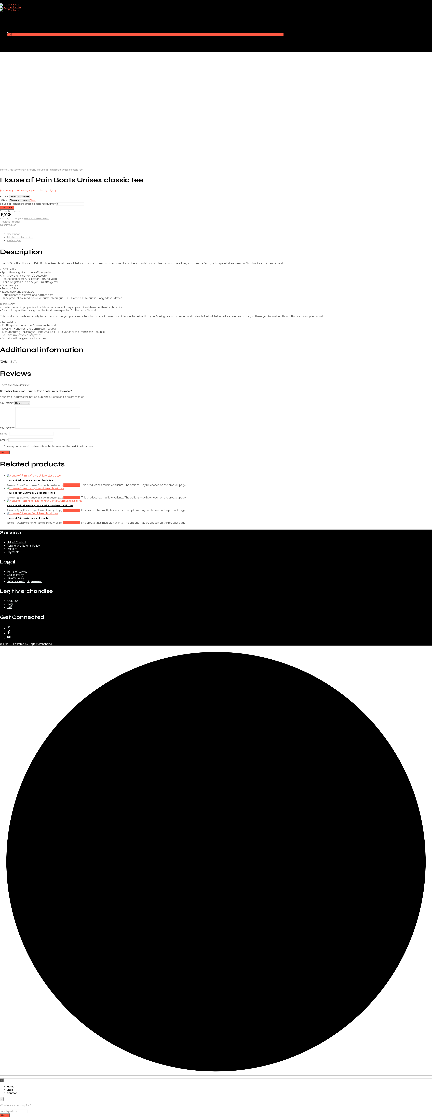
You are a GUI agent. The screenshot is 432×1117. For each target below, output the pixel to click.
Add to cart (7, 207)
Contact (12, 22)
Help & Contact (16, 542)
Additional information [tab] (20, 237)
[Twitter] (5, 215)
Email (4, 439)
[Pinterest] (9, 215)
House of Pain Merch (22, 169)
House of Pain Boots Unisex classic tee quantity (28, 203)
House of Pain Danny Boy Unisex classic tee (31, 493)
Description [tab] (13, 234)
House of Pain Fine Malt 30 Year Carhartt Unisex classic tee (40, 505)
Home (10, 15)
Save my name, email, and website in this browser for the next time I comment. (50, 446)
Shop (10, 19)
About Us (12, 600)
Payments (13, 552)
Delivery (12, 548)
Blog (10, 604)
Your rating (7, 402)
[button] (7, 28)
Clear (33, 200)
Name (4, 433)
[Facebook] (2, 215)
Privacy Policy (15, 578)
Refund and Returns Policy (23, 545)
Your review (7, 427)
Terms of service (17, 571)
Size (4, 200)
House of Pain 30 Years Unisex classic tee (30, 480)
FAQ (9, 607)
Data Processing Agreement (24, 581)
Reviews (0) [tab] (14, 240)
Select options (71, 485)
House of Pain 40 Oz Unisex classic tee (28, 518)
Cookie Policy (15, 574)
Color (4, 196)
